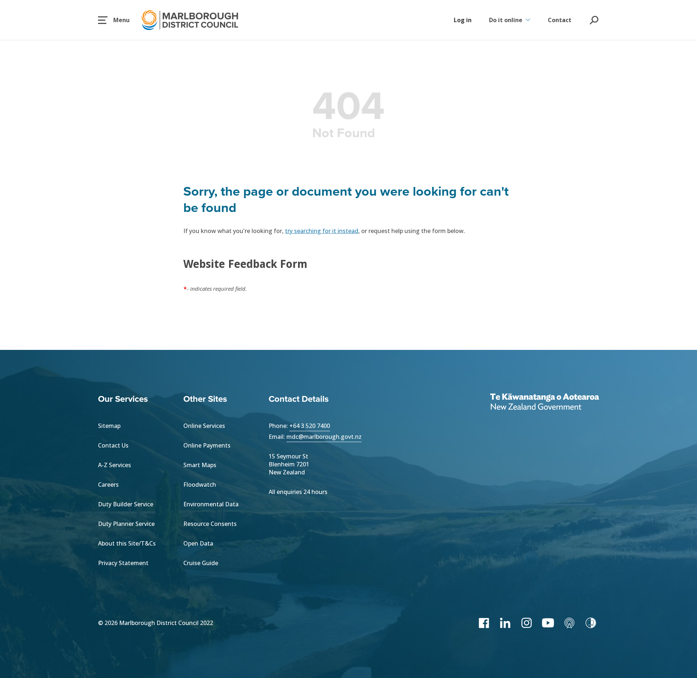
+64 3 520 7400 (309, 426)
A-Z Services (114, 465)
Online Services (204, 426)
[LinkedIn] (505, 622)
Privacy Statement (123, 563)
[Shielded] (591, 622)
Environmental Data (211, 504)
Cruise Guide (200, 563)
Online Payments (207, 445)
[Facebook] (484, 622)
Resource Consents (210, 524)
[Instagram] (526, 622)
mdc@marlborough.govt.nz (324, 437)
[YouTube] (548, 622)
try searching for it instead (321, 231)
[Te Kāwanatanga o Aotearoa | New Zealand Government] (544, 402)
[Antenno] (569, 622)
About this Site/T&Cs (127, 543)
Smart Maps (199, 465)
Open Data (198, 543)
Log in (463, 20)
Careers (108, 485)
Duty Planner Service (126, 524)
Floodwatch (199, 485)
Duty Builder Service (125, 504)
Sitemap (109, 426)
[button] (114, 20)
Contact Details (299, 398)
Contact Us (113, 445)
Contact (559, 20)
